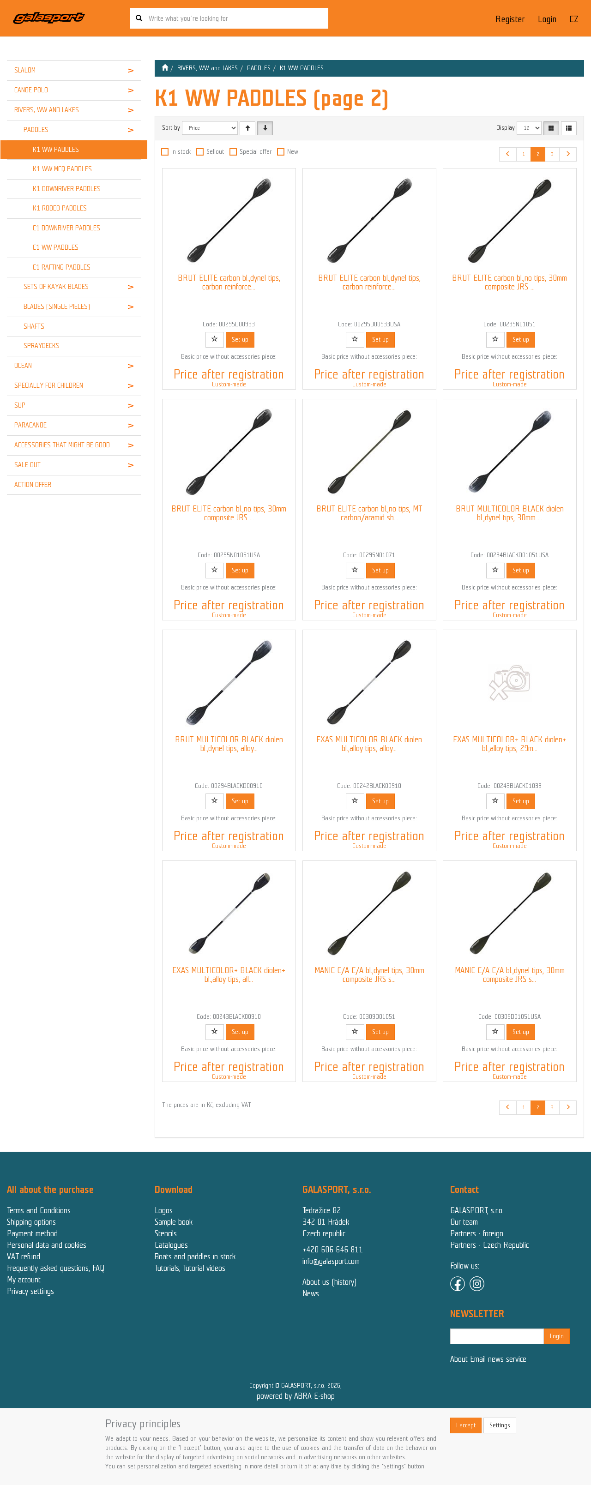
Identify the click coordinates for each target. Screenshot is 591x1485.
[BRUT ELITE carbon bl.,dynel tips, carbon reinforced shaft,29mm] (229, 221)
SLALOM (25, 70)
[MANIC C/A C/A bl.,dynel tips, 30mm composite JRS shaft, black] (369, 913)
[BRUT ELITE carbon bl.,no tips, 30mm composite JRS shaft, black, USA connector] (229, 452)
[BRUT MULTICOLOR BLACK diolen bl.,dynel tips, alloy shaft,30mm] (229, 683)
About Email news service (488, 1359)
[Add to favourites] (214, 340)
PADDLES (36, 129)
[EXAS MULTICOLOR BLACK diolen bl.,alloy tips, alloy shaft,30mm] (369, 683)
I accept (466, 1425)
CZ (574, 19)
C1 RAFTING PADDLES (61, 267)
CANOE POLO (31, 90)
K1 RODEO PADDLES (60, 208)
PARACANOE (30, 425)
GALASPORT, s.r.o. (477, 1210)
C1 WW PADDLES (55, 247)
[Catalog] (551, 128)
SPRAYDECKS (42, 345)
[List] (569, 128)
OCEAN (23, 365)
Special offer (255, 151)
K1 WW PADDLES (56, 149)
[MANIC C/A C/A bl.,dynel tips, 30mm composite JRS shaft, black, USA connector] (510, 913)
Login (547, 19)
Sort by (171, 127)
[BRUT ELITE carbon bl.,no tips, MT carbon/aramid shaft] (369, 452)
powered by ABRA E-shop (296, 1396)
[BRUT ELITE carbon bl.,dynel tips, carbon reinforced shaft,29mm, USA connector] (369, 221)
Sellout (215, 151)
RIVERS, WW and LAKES (46, 110)
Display (505, 127)
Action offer (32, 484)
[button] (129, 70)
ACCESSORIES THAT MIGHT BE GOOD (62, 445)
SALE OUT (27, 465)
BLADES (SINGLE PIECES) (57, 306)
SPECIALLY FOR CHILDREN (48, 385)
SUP (19, 405)
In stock (181, 151)
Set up (240, 339)
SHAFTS (34, 326)
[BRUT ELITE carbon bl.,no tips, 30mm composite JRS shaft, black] (510, 221)
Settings (499, 1425)
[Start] (165, 68)
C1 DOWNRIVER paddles (66, 228)
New (292, 151)
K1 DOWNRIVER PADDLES (67, 188)
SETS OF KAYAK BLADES (56, 286)
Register (510, 19)
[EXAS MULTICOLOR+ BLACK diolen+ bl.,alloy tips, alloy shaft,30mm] (229, 913)
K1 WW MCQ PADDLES (62, 169)
